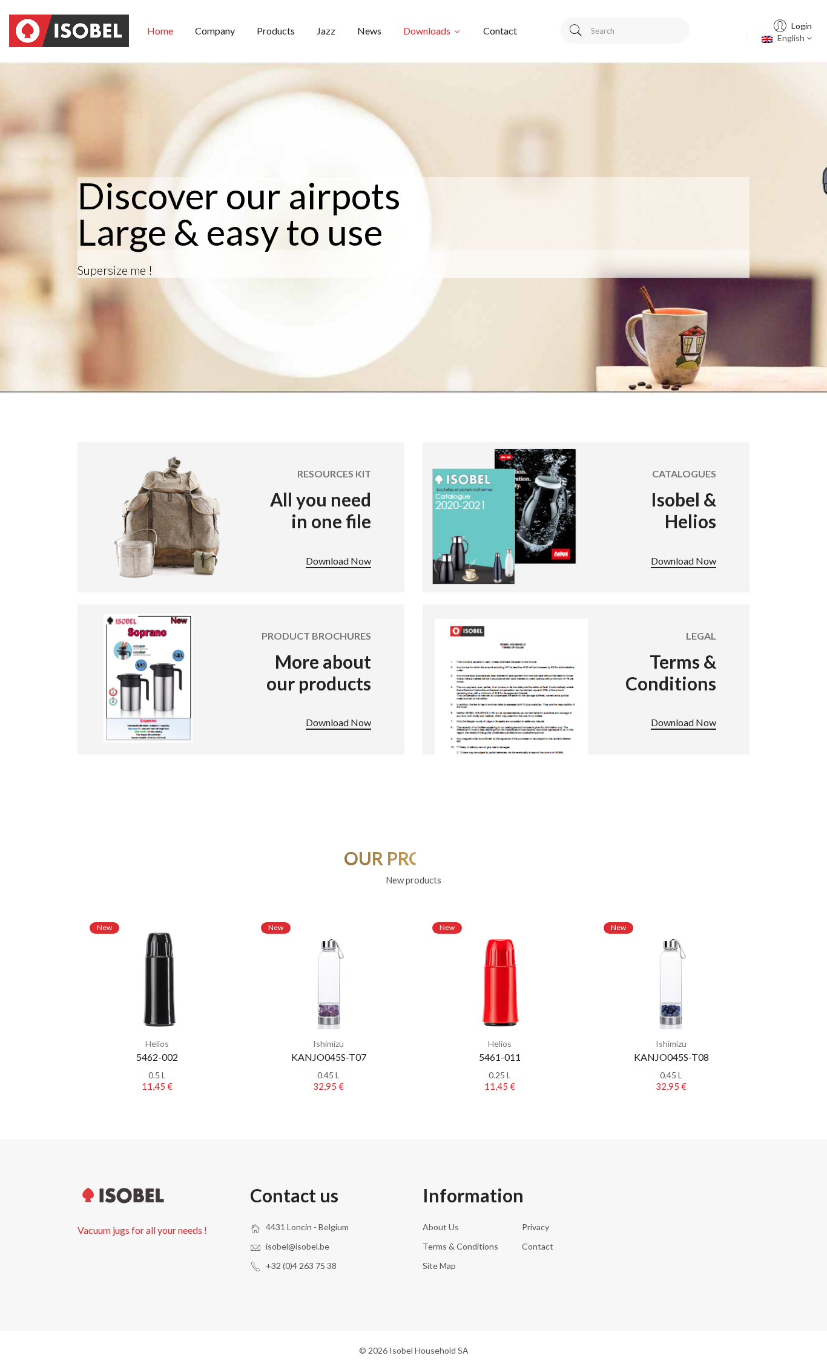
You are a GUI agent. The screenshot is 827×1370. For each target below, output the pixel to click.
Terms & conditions (460, 1246)
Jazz (326, 30)
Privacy (535, 1227)
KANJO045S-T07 (328, 1057)
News (369, 30)
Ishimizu (328, 1043)
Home (160, 30)
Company (215, 30)
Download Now (338, 561)
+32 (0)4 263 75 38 (301, 1265)
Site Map (439, 1265)
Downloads (427, 30)
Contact (500, 30)
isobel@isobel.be (297, 1246)
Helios (157, 1043)
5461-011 (500, 1057)
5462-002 (157, 1057)
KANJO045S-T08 (671, 1057)
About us (441, 1227)
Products (276, 30)
